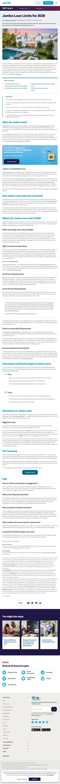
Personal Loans (6, 703)
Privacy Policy (49, 714)
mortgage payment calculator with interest (18, 141)
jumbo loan (19, 74)
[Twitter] (32, 603)
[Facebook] (28, 603)
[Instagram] (43, 722)
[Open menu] (56, 3)
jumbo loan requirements (14, 270)
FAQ (33, 90)
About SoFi (6, 748)
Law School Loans (7, 732)
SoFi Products (6, 697)
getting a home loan (45, 264)
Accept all (34, 779)
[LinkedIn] (36, 603)
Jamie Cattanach (10, 20)
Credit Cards (5, 725)
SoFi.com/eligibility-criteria (49, 552)
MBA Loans (5, 735)
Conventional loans (7, 172)
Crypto (4, 729)
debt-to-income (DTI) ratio (12, 332)
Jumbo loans (5, 126)
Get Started (48, 3)
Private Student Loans (7, 710)
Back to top (6, 756)
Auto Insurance (6, 719)
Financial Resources (8, 742)
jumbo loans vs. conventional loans (26, 179)
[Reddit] (40, 603)
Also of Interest (7, 745)
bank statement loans (19, 416)
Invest (4, 722)
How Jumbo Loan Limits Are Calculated (16, 86)
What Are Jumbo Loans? (12, 83)
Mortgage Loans (6, 713)
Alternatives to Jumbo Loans (40, 88)
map (38, 488)
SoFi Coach (5, 738)
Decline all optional (22, 779)
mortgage (8, 134)
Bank (4, 700)
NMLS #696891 (25, 546)
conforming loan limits (44, 126)
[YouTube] (47, 722)
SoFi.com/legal (17, 547)
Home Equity (6, 716)
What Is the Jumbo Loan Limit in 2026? (16, 88)
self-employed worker (27, 358)
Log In (38, 3)
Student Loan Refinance (8, 707)
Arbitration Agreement (36, 715)
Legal (4, 751)
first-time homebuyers (48, 182)
